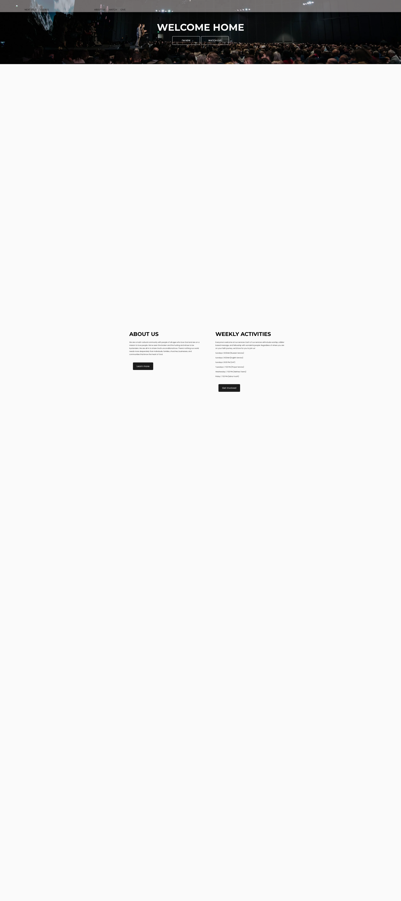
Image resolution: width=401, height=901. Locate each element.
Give (123, 9)
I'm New (186, 40)
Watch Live (214, 40)
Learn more (143, 366)
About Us (99, 9)
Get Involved (229, 387)
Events (44, 9)
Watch (113, 9)
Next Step (30, 9)
